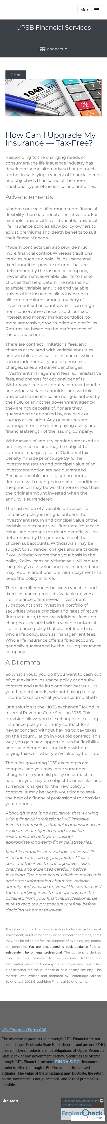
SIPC (75, 1061)
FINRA (62, 1061)
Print (16, 75)
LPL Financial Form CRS (24, 1029)
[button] (89, 9)
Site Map (10, 1101)
